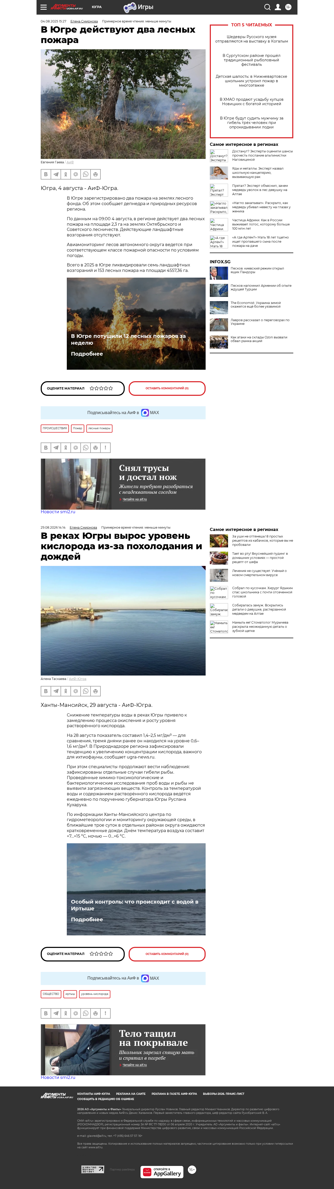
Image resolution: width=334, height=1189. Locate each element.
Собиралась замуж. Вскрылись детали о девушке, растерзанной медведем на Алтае (259, 609)
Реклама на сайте (131, 1094)
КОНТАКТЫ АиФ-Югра (93, 1094)
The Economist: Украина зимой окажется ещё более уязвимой (256, 304)
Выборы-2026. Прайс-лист (223, 1094)
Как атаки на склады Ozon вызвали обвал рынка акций (259, 339)
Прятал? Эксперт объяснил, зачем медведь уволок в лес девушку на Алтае (260, 190)
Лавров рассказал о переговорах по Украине (260, 322)
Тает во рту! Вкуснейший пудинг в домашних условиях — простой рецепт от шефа (260, 558)
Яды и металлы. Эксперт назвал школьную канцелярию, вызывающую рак (258, 172)
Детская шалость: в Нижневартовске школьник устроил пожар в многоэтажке (251, 81)
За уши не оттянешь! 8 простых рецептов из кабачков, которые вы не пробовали (262, 540)
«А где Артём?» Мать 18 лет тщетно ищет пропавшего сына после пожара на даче (260, 241)
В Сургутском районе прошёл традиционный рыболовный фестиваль (252, 60)
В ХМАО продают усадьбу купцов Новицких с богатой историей (252, 101)
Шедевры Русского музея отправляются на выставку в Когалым (251, 39)
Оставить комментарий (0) (167, 388)
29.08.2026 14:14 (53, 527)
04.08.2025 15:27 (53, 21)
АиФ (70, 162)
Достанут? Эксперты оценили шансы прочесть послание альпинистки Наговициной (262, 155)
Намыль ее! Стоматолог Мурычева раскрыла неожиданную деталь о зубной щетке (260, 626)
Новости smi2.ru (58, 511)
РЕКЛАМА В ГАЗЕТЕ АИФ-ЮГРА (174, 1094)
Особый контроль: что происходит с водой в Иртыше (134, 905)
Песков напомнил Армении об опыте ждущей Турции (261, 287)
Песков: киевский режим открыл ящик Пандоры (257, 270)
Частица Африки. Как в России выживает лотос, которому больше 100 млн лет (261, 224)
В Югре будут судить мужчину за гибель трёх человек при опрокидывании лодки (251, 122)
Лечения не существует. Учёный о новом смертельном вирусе (259, 573)
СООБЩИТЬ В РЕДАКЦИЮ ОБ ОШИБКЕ (105, 1099)
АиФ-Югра (77, 679)
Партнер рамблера (122, 1169)
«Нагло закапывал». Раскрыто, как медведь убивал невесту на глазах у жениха (261, 207)
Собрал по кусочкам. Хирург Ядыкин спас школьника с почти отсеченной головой (262, 592)
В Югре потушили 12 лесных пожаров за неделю (128, 339)
